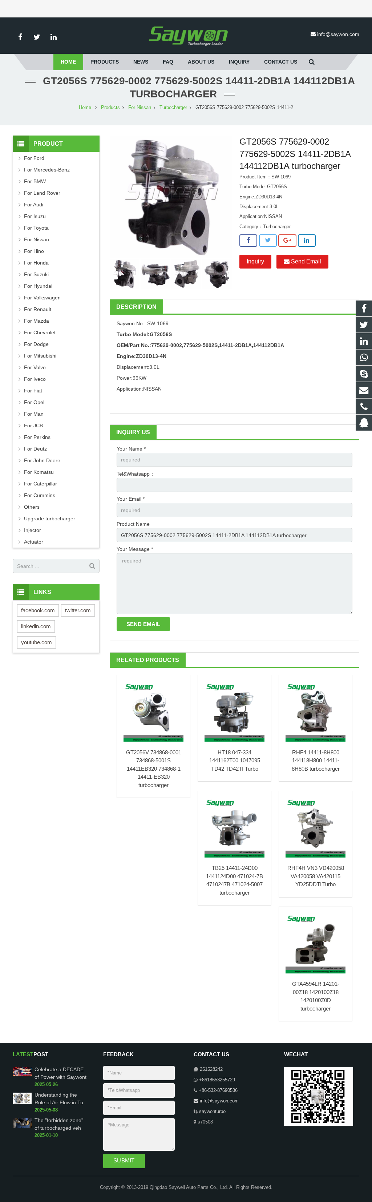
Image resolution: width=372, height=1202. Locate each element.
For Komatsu (39, 472)
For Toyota (36, 228)
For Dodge (36, 344)
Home (85, 107)
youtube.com (36, 642)
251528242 (211, 1069)
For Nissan (139, 107)
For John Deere (42, 460)
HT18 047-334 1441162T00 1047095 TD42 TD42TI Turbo (234, 760)
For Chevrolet (40, 332)
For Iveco (35, 379)
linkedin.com (36, 626)
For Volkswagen (42, 297)
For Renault (37, 309)
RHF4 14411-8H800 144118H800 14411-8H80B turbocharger (316, 760)
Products (110, 107)
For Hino (34, 251)
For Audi (33, 204)
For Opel (34, 402)
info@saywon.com (338, 34)
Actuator (33, 542)
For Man (34, 414)
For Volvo (35, 367)
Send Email (305, 261)
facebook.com (38, 610)
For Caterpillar (40, 484)
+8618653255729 (217, 1079)
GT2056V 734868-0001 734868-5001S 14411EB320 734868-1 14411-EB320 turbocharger (153, 768)
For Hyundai (38, 286)
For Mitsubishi (40, 356)
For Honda (36, 263)
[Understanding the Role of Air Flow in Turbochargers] (22, 1102)
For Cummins (39, 495)
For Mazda (36, 321)
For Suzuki (36, 274)
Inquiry (255, 261)
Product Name (133, 524)
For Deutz (35, 449)
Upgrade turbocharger (49, 518)
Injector (32, 530)
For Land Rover (42, 193)
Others (32, 507)
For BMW (35, 181)
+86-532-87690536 (218, 1090)
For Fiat (33, 391)
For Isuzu (35, 216)
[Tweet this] (268, 240)
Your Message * (135, 549)
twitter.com (78, 610)
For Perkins (37, 437)
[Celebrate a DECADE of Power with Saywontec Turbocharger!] (22, 1074)
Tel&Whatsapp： (136, 474)
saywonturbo (212, 1111)
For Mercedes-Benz (47, 170)
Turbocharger (173, 107)
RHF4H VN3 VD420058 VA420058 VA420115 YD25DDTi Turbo (315, 876)
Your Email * (131, 499)
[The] (22, 1126)
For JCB (33, 425)
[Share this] (248, 240)
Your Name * (131, 449)
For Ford (34, 158)
